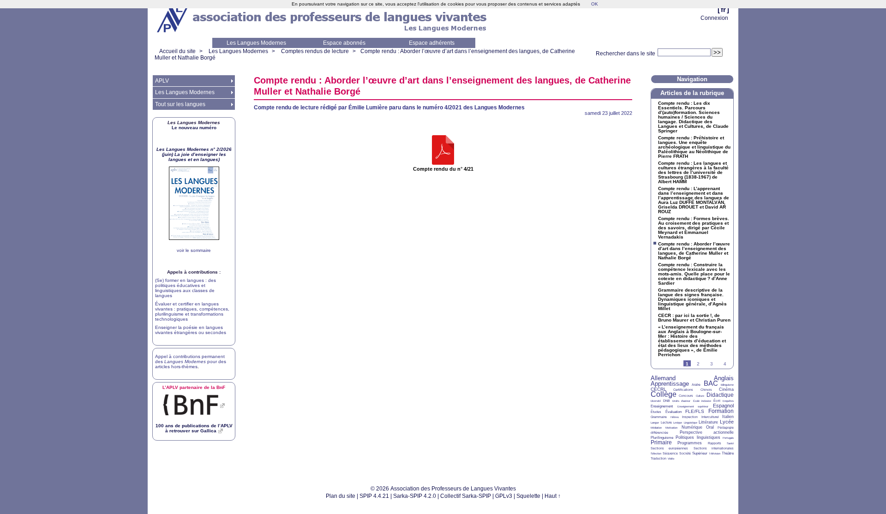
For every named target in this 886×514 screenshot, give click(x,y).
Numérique (692, 427)
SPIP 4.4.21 (374, 496)
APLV (162, 81)
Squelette (528, 496)
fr (723, 9)
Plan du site (340, 496)
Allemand (663, 378)
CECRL (658, 389)
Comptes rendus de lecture (315, 51)
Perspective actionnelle (707, 432)
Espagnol (723, 405)
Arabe (696, 384)
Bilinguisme (727, 384)
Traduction (658, 458)
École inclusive (702, 401)
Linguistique (690, 422)
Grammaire (659, 416)
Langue (655, 422)
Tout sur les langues (180, 104)
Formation (721, 411)
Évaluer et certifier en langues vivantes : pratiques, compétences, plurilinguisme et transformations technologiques (192, 311)
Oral (710, 427)
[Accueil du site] (173, 19)
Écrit (716, 400)
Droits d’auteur (681, 401)
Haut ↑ (553, 496)
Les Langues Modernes (256, 43)
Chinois (706, 389)
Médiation (656, 427)
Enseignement (662, 406)
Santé (730, 443)
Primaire (661, 442)
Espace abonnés (344, 43)
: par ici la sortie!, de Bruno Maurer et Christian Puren (694, 318)
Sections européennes (669, 448)
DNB (666, 400)
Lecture (666, 422)
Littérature (708, 422)
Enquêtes (728, 401)
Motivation (671, 427)
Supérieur (699, 453)
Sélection (656, 453)
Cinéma (726, 389)
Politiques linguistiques (698, 437)
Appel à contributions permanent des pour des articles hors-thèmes (190, 361)
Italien (728, 416)
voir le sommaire (194, 250)
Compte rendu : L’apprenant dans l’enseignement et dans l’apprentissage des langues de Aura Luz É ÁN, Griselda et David (693, 200)
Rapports (714, 443)
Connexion (714, 18)
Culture (700, 395)
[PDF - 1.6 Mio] (443, 150)
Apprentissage (670, 383)
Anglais (724, 378)
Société (685, 453)
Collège (663, 394)
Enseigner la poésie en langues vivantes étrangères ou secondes (190, 330)
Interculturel (710, 416)
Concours (686, 395)
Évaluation (673, 412)
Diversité (656, 401)
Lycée (727, 421)
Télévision (714, 453)
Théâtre (728, 453)
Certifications (683, 389)
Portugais (728, 437)
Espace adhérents (432, 43)
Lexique (677, 422)
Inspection (690, 416)
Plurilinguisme (662, 438)
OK (594, 3)
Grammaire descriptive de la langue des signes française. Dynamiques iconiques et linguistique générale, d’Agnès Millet (692, 299)
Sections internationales (714, 448)
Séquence (670, 453)
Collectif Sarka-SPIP (465, 496)
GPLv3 (503, 496)
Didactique (720, 395)
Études (656, 411)
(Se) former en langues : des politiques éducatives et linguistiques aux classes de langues (185, 288)
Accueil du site (177, 51)
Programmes (689, 443)
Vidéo (671, 458)
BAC (711, 383)
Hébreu (674, 417)
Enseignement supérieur (693, 406)
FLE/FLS (694, 411)
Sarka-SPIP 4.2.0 (414, 496)
